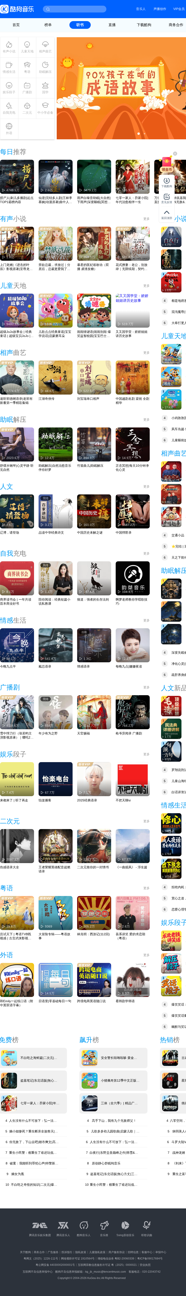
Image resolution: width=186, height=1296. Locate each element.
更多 (146, 219)
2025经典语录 (87, 800)
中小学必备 (45, 112)
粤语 (27, 72)
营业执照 (145, 1265)
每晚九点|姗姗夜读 (129, 666)
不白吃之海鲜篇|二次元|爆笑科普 (38, 1058)
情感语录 (83, 666)
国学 (45, 92)
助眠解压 (45, 72)
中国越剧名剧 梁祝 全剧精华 (132, 401)
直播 (112, 25)
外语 (9, 133)
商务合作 (39, 1252)
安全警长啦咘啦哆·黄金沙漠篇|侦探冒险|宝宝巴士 (119, 1058)
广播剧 (27, 92)
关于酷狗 (25, 1252)
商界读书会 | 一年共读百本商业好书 (15, 601)
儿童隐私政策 (97, 1252)
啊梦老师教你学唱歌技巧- (131, 601)
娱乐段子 (9, 92)
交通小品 (174, 535)
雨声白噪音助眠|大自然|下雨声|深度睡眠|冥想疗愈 (94, 200)
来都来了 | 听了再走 (14, 800)
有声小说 (9, 51)
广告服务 (53, 1252)
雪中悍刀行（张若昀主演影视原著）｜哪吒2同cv (17, 735)
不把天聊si (123, 800)
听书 (80, 25)
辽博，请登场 (9, 532)
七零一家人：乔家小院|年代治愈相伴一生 (132, 200)
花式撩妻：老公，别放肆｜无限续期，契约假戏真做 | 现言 (131, 267)
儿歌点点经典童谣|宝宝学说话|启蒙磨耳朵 (55, 334)
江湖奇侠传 (46, 398)
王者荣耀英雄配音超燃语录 (54, 869)
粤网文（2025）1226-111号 (41, 1258)
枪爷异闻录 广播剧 (129, 733)
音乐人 (141, 9)
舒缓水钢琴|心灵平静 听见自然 (17, 467)
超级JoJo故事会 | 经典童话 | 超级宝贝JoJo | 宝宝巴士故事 (16, 334)
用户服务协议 (116, 1252)
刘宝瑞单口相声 (88, 398)
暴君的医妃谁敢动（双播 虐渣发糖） (93, 267)
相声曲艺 (45, 51)
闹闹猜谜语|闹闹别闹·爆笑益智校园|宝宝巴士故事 (94, 334)
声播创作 (160, 9)
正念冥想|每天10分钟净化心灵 (132, 467)
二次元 (27, 112)
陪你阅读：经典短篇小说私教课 (54, 601)
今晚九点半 (8, 666)
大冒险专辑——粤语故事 (54, 936)
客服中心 (147, 1252)
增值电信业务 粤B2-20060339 (116, 1258)
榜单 (48, 25)
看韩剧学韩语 (125, 1001)
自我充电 (9, 112)
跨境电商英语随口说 (91, 1001)
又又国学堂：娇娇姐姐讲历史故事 (131, 334)
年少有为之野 (48, 733)
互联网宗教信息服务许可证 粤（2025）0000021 (107, 1265)
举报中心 (160, 1252)
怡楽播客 (45, 800)
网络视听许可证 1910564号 (78, 1258)
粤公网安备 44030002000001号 (55, 1265)
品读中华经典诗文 (51, 532)
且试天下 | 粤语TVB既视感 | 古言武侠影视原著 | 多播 (15, 936)
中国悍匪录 (124, 532)
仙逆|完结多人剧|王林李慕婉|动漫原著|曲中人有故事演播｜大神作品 (55, 200)
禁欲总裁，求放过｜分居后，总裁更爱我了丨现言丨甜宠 (54, 267)
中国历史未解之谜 (90, 532)
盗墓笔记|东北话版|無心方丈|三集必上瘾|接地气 (38, 1081)
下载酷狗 (144, 25)
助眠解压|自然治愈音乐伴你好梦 (55, 467)
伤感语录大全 (9, 867)
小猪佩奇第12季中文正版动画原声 (120, 1081)
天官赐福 (83, 733)
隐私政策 (80, 1252)
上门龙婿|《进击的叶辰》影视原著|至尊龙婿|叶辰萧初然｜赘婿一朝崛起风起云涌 (17, 267)
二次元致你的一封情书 (93, 867)
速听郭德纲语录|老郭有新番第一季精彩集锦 (16, 401)
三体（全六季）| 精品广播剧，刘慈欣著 (119, 1103)
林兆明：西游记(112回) (93, 934)
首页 (16, 25)
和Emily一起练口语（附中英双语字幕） (16, 1003)
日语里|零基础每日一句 (55, 1001)
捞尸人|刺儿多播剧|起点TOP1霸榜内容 (17, 200)
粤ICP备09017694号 (150, 1258)
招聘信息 (133, 1252)
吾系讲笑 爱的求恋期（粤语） (130, 936)
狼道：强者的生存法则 (93, 599)
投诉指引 (66, 1252)
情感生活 (9, 72)
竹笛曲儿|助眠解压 (90, 465)
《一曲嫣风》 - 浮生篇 (131, 867)
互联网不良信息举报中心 (38, 1271)
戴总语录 (45, 666)
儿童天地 (27, 51)
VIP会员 (179, 9)
